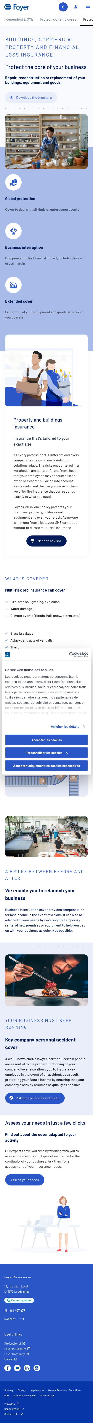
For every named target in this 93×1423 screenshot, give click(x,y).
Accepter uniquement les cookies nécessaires (46, 765)
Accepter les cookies (46, 740)
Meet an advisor (49, 541)
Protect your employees (58, 19)
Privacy (22, 1390)
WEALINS (9, 1403)
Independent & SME (18, 19)
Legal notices (37, 1390)
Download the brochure (34, 97)
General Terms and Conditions (64, 1390)
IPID (6, 1395)
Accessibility (47, 1395)
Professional (12, 1343)
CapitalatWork (12, 1408)
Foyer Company (14, 1354)
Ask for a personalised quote (37, 1098)
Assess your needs (24, 1180)
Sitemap (9, 1390)
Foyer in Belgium (15, 1348)
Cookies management (24, 1395)
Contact (10, 1319)
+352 (16, 1310)
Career (8, 1359)
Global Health (11, 1413)
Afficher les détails (65, 726)
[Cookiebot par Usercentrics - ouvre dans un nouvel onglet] (69, 654)
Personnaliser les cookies (44, 753)
